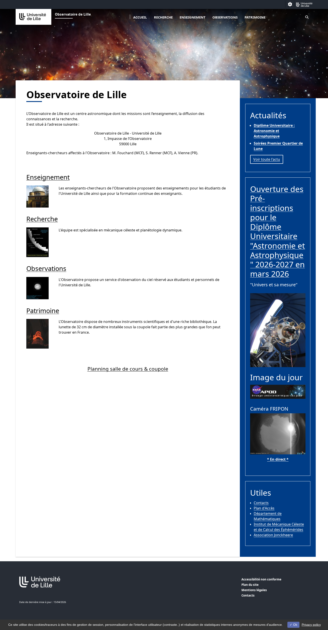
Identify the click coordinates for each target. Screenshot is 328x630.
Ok (294, 624)
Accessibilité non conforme (261, 579)
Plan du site (250, 585)
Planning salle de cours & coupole (127, 368)
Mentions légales (254, 590)
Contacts (261, 502)
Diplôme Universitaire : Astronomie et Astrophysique (274, 131)
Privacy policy (311, 624)
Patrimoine (255, 17)
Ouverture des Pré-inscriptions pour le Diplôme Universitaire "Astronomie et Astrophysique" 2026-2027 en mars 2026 (277, 231)
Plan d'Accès (264, 508)
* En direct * (278, 459)
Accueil (140, 17)
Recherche (163, 17)
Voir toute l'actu (266, 159)
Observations (225, 17)
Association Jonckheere (273, 534)
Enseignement (193, 17)
